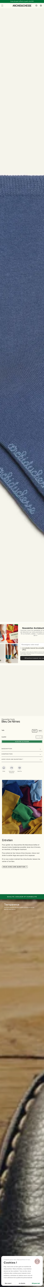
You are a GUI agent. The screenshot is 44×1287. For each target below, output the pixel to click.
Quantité (4, 737)
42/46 (40, 730)
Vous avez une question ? (15, 867)
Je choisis (22, 1283)
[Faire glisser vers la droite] (41, 362)
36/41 (34, 730)
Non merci (8, 1283)
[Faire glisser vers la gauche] (3, 362)
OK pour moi (36, 1283)
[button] (2, 5)
